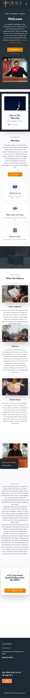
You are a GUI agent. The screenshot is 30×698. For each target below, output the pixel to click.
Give (6, 681)
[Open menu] (26, 4)
